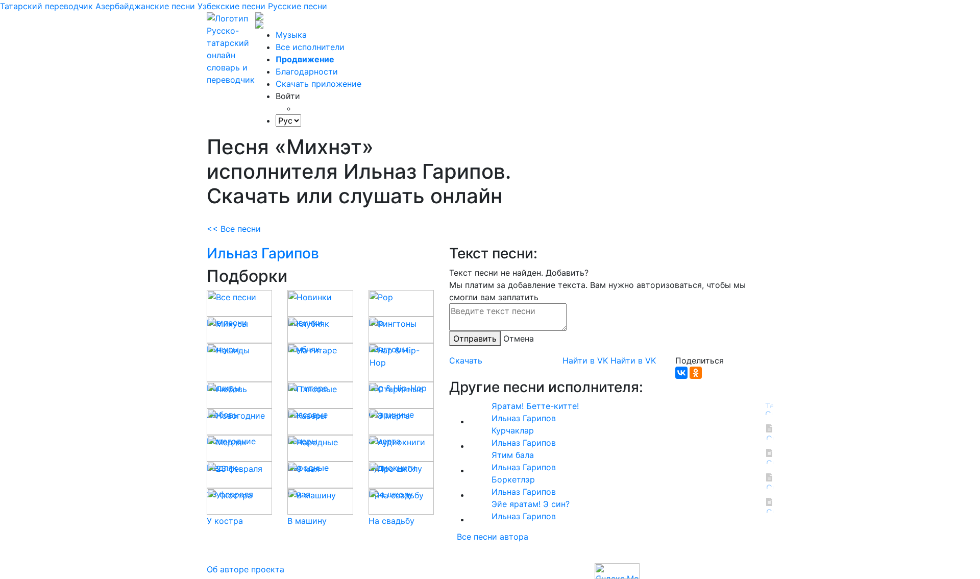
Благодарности (307, 71)
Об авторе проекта (245, 569)
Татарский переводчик (46, 6)
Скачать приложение (318, 84)
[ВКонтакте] (681, 373)
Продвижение (305, 59)
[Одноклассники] (696, 373)
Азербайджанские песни (145, 6)
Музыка (291, 35)
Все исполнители (310, 47)
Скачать (465, 360)
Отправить (475, 338)
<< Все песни (234, 229)
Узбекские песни (231, 6)
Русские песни (297, 6)
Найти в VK (585, 360)
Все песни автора (492, 537)
